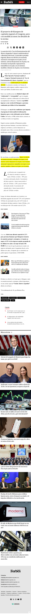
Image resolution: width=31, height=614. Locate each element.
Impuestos (21, 298)
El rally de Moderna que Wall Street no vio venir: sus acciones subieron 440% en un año (15, 525)
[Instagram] (15, 599)
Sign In (28, 2)
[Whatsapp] (8, 47)
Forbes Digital (4, 41)
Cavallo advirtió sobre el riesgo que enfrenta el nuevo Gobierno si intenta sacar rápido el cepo (20, 271)
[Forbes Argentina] (8, 2)
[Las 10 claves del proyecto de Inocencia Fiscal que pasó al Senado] (15, 455)
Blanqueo (5, 298)
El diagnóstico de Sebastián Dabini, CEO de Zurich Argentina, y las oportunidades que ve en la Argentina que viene (16, 317)
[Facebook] (14, 47)
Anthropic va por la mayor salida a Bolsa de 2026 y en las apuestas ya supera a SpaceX (15, 385)
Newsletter (8, 591)
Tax (13, 300)
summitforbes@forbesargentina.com (11, 582)
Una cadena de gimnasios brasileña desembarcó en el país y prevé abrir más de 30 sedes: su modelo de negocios (16, 323)
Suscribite (21, 2)
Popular (7, 307)
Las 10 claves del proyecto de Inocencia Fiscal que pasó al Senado (14, 467)
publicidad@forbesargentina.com (12, 577)
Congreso (13, 298)
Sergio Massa (5, 300)
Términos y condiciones (12, 593)
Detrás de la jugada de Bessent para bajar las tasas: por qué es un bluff (15, 358)
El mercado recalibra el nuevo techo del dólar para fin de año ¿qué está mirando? (14, 413)
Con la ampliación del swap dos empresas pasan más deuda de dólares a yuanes (20, 226)
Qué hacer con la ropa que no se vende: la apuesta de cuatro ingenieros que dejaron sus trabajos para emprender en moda (16, 311)
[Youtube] (18, 599)
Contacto (14, 591)
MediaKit (3, 591)
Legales (20, 593)
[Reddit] (17, 47)
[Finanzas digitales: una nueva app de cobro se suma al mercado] (15, 427)
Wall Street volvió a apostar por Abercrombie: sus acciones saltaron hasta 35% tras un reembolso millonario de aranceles (14, 556)
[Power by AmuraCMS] (15, 604)
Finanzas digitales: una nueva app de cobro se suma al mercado (15, 440)
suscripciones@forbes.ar (12, 584)
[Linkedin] (23, 47)
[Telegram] (20, 47)
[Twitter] (11, 47)
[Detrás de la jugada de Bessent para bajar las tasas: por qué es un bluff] (15, 345)
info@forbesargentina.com (10, 579)
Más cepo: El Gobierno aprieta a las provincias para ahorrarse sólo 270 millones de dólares (20, 262)
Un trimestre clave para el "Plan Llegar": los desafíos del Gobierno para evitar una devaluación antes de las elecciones (20, 217)
